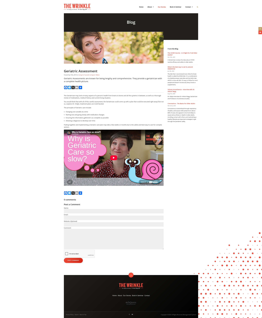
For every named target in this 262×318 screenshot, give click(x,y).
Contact (188, 7)
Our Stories (162, 7)
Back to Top (83, 314)
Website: (70, 221)
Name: (66, 208)
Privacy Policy (70, 314)
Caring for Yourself (83, 75)
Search (77, 314)
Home (141, 7)
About (149, 7)
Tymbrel (193, 315)
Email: (66, 215)
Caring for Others (94, 75)
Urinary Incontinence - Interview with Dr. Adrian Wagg (181, 90)
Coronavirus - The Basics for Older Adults (181, 103)
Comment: (67, 228)
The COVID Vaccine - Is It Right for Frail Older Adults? (182, 54)
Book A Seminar (175, 7)
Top (131, 275)
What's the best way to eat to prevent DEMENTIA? (180, 68)
